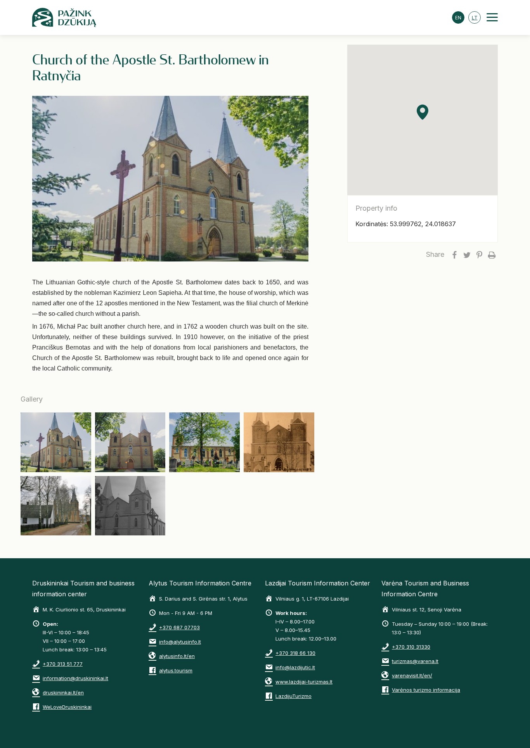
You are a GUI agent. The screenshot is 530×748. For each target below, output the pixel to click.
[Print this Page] (491, 254)
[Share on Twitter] (467, 254)
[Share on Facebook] (454, 254)
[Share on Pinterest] (479, 254)
